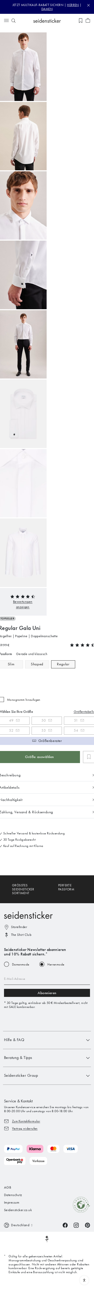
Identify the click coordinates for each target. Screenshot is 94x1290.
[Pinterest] (87, 1225)
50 (43, 720)
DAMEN (47, 9)
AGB (7, 1187)
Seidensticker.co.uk (18, 1210)
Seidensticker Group (21, 1075)
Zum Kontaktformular (26, 1121)
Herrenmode (55, 964)
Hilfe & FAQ (14, 1039)
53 (43, 730)
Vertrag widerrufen (25, 1128)
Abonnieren (47, 993)
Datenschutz (13, 1195)
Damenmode (20, 964)
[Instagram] (76, 1225)
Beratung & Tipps (18, 1057)
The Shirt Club (21, 935)
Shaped (37, 664)
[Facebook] (65, 1225)
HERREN (73, 5)
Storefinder (19, 927)
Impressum (12, 1202)
